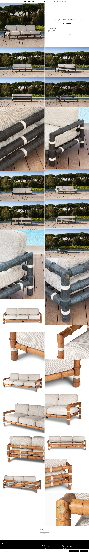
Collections (56, 1)
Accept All (83, 551)
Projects (29, 1)
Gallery (33, 1)
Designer (25, 1)
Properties (61, 1)
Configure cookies (74, 551)
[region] (44, 551)
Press (65, 1)
